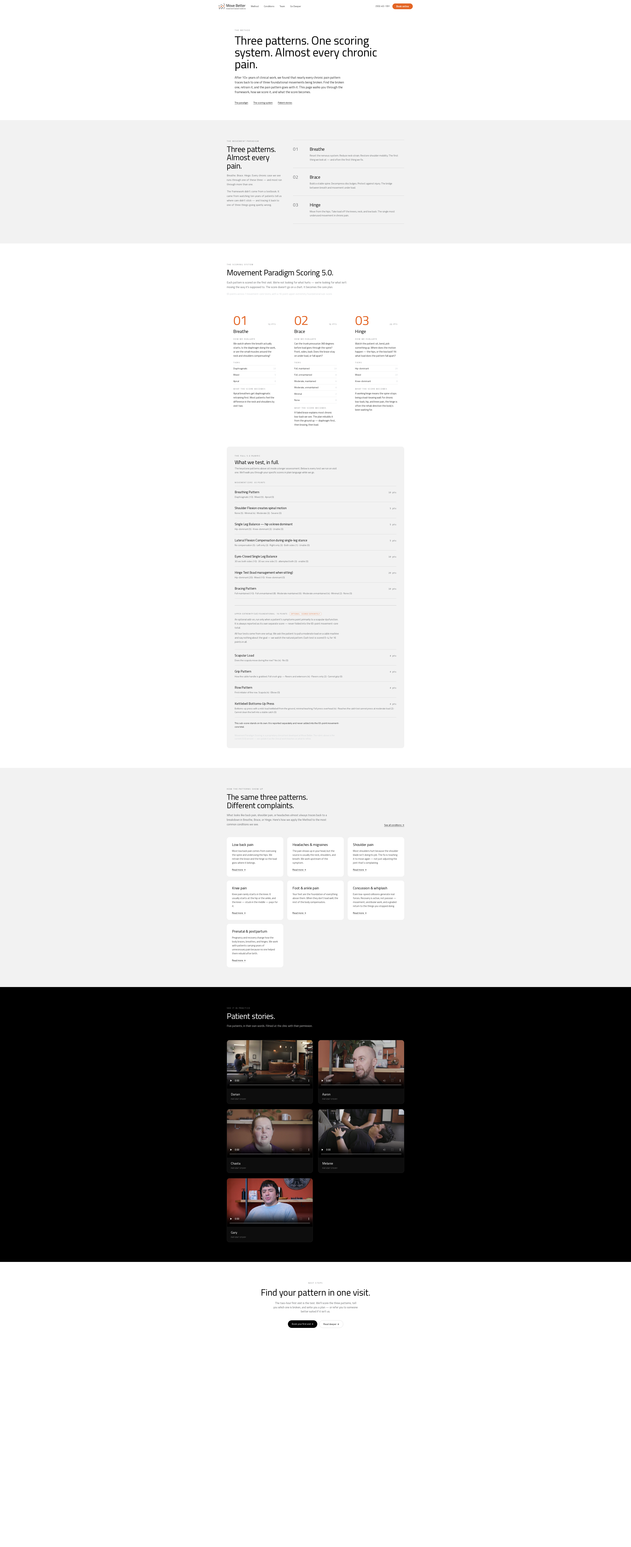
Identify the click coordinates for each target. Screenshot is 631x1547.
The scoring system (263, 102)
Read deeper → (331, 1324)
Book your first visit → (302, 1324)
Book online (402, 6)
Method (255, 6)
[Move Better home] (232, 6)
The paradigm (241, 102)
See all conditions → (394, 825)
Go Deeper (295, 6)
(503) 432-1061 (382, 6)
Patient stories (285, 102)
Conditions (269, 6)
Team (282, 6)
